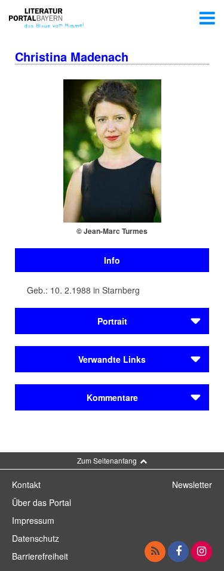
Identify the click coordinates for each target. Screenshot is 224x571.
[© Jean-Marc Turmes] (112, 150)
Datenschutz (35, 538)
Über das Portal (41, 502)
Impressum (33, 520)
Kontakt (26, 484)
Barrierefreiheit (40, 556)
